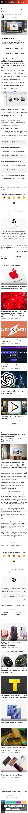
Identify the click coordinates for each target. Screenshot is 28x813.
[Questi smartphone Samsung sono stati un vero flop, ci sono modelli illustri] (14, 763)
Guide (19, 187)
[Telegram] (15, 18)
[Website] (25, 241)
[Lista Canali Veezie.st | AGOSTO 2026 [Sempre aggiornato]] (14, 406)
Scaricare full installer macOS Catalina (14, 48)
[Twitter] (7, 18)
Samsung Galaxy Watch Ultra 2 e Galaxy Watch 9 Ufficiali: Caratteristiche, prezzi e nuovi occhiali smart (14, 670)
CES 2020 (12, 545)
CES (7, 545)
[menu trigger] (26, 2)
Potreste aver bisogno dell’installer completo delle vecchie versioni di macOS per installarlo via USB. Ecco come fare (13, 42)
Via (26, 539)
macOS (24, 187)
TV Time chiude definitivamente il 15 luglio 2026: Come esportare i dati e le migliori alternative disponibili (14, 697)
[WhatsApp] (10, 18)
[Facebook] (6, 18)
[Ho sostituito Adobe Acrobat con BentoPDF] (14, 354)
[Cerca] (23, 2)
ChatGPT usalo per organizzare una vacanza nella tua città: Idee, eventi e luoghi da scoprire (12, 391)
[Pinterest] (9, 18)
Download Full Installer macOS (12, 46)
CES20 (18, 545)
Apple (3, 8)
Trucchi (4, 189)
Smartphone (5, 639)
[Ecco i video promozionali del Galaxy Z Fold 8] (14, 712)
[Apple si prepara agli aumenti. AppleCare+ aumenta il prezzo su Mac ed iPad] (14, 276)
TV (2, 432)
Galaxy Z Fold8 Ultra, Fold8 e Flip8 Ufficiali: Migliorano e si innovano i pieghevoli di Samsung (11, 643)
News (4, 308)
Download (13, 187)
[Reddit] (13, 18)
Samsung (23, 545)
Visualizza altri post (14, 226)
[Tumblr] (12, 18)
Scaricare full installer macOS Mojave (14, 51)
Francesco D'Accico (10, 14)
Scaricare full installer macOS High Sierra (15, 53)
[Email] (16, 18)
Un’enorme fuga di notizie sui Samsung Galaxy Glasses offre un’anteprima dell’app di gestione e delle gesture (13, 748)
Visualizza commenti (18, 257)
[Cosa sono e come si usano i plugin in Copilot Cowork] (14, 329)
